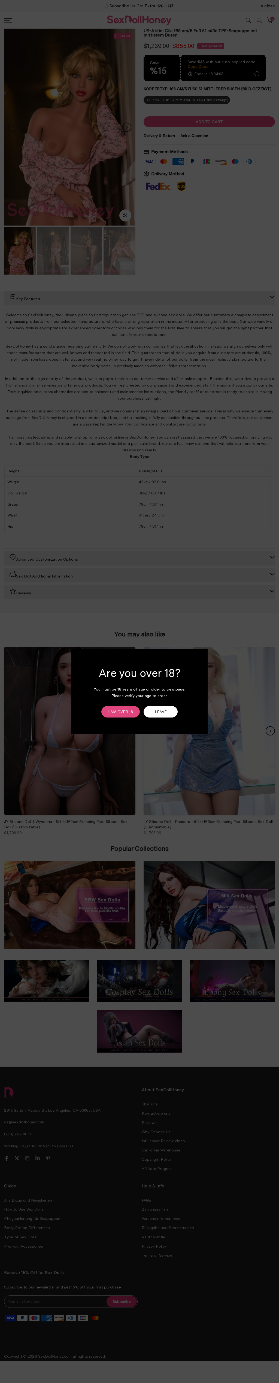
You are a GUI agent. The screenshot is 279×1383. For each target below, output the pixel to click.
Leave (161, 712)
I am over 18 (120, 712)
